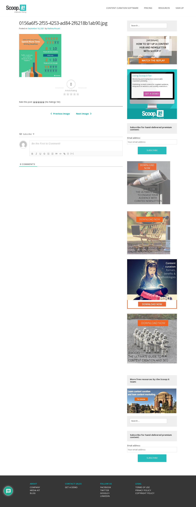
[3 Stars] (39, 102)
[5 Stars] (43, 102)
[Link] (64, 153)
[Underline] (40, 153)
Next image (82, 113)
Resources (164, 8)
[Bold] (32, 153)
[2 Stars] (36, 102)
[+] (72, 153)
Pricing (148, 8)
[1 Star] (34, 102)
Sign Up (180, 8)
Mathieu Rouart (53, 28)
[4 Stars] (41, 102)
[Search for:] (148, 25)
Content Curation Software (122, 8)
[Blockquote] (56, 153)
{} (68, 153)
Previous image (61, 113)
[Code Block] (60, 153)
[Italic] (36, 153)
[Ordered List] (48, 153)
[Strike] (44, 153)
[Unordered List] (52, 153)
